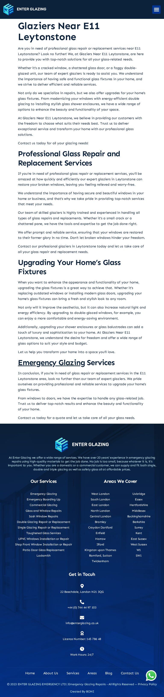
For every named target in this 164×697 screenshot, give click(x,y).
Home (30, 673)
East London (100, 505)
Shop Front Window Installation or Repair (43, 544)
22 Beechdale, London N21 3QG (82, 592)
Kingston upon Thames (100, 550)
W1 (139, 550)
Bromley (100, 522)
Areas (92, 673)
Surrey (139, 527)
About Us (50, 673)
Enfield (100, 533)
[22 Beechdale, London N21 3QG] (82, 586)
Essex (139, 499)
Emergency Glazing (51, 362)
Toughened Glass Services (43, 533)
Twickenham (100, 561)
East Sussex (139, 539)
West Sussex (139, 544)
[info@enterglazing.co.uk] (82, 618)
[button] (156, 9)
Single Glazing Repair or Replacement (43, 527)
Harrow (100, 539)
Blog (108, 673)
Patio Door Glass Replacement (43, 550)
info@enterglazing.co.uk (82, 623)
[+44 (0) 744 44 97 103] (82, 602)
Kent (139, 533)
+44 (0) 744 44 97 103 (82, 607)
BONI (90, 691)
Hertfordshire (139, 505)
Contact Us (130, 673)
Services (73, 673)
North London (100, 511)
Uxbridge (138, 494)
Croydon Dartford (100, 527)
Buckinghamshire (139, 516)
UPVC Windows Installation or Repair (43, 539)
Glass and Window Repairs (44, 511)
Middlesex (139, 511)
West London (100, 494)
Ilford (100, 544)
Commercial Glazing (43, 505)
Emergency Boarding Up (43, 499)
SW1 (139, 555)
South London (100, 499)
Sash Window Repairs (43, 516)
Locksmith (43, 555)
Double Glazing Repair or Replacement (43, 522)
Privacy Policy (147, 684)
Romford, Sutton (100, 555)
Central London (100, 516)
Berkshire (139, 522)
